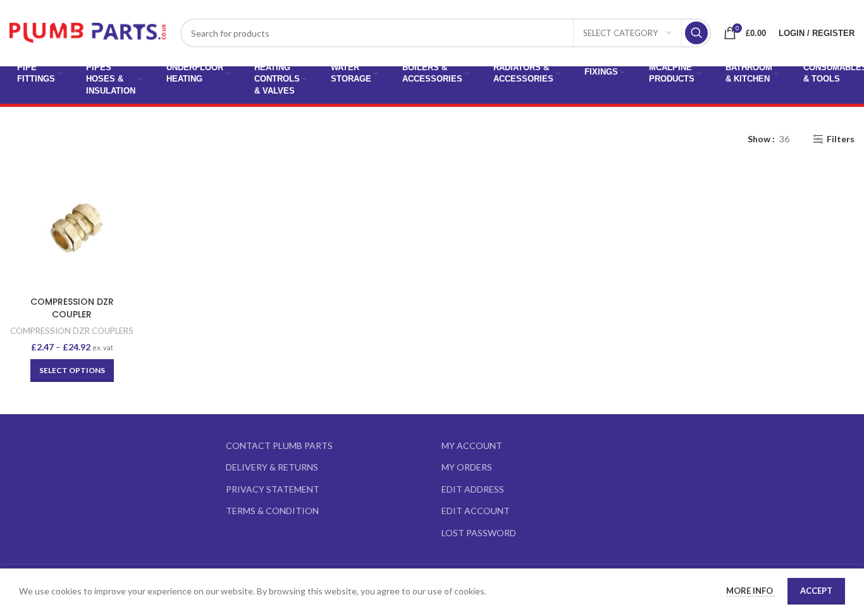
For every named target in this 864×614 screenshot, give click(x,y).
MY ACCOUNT (471, 445)
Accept (816, 591)
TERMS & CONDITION (272, 510)
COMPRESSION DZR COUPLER (72, 308)
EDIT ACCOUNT (475, 510)
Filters (841, 139)
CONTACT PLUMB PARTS (279, 445)
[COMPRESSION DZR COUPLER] (72, 227)
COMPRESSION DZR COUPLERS (71, 331)
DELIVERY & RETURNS (272, 467)
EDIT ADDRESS (472, 489)
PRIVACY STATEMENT (272, 489)
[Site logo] (88, 32)
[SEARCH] (696, 32)
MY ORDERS (466, 467)
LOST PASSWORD (478, 532)
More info (750, 591)
